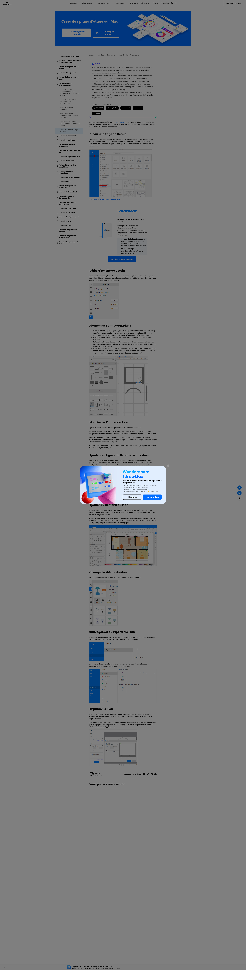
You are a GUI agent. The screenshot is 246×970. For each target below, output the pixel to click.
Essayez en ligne (152, 497)
